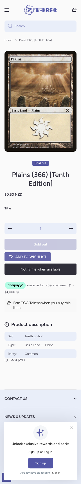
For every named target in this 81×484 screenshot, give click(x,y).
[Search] (8, 26)
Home (8, 40)
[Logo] (40, 10)
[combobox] (40, 26)
